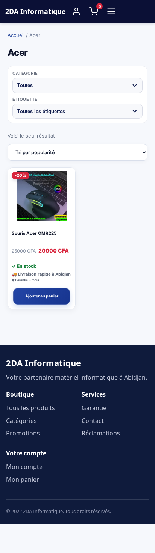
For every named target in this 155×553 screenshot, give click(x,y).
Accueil (16, 35)
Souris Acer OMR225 (34, 233)
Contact (93, 421)
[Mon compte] (76, 11)
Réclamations (101, 433)
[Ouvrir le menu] (111, 11)
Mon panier (22, 479)
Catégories (21, 421)
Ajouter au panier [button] (41, 296)
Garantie (94, 408)
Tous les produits (30, 408)
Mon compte (24, 467)
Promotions (23, 433)
